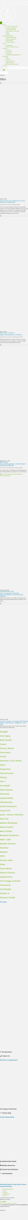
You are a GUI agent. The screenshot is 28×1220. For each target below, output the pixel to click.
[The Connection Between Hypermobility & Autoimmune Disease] (14, 531)
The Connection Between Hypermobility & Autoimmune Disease (11, 595)
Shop (4, 43)
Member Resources (11, 39)
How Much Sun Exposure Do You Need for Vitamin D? (12, 201)
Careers (8, 34)
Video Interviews (10, 61)
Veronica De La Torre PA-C (12, 31)
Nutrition (5, 48)
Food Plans (9, 51)
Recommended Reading (12, 64)
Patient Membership (8, 36)
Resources (9, 53)
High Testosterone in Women (11, 335)
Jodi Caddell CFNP (11, 29)
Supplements (9, 45)
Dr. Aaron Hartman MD (11, 26)
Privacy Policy (3, 1208)
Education (5, 56)
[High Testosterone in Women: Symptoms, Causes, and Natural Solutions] (14, 272)
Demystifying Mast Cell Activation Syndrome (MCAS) (13, 464)
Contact (5, 65)
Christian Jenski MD (11, 28)
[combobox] (15, 68)
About (4, 25)
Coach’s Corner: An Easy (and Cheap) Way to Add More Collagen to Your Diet (14, 723)
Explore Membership (11, 37)
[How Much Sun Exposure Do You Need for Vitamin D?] (14, 140)
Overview (8, 50)
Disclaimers (13, 1206)
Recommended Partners (12, 46)
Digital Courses (10, 62)
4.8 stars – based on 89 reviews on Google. (8, 1203)
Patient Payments (10, 42)
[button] (4, 70)
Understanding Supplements (13, 54)
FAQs (7, 32)
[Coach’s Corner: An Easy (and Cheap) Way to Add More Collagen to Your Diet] (14, 660)
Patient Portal (9, 40)
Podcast (8, 59)
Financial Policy (20, 1206)
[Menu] (1, 23)
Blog (7, 57)
